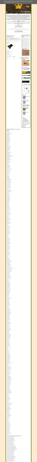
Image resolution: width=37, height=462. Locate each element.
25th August (27, 101)
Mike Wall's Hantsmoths (25, 121)
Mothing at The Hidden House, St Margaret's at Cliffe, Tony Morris (26, 105)
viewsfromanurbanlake (25, 124)
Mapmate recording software (26, 120)
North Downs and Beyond (25, 107)
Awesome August (27, 96)
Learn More (17, 3)
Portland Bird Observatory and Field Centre (26, 100)
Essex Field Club (24, 118)
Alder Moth (8, 130)
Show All (29, 116)
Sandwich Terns (27, 112)
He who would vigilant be (27, 108)
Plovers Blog (24, 111)
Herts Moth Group (25, 119)
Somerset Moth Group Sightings (26, 123)
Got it (20, 3)
